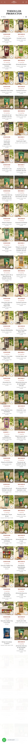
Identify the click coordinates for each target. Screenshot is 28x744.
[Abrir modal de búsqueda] (4, 2)
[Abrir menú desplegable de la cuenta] (23, 2)
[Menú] (1, 2)
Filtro (4, 17)
